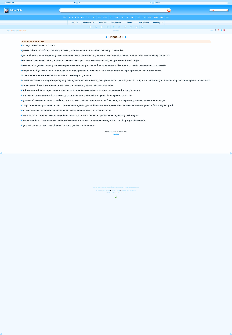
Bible (8, 30)
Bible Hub (116, 134)
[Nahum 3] (3, 159)
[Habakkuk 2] (229, 159)
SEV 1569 (15, 30)
